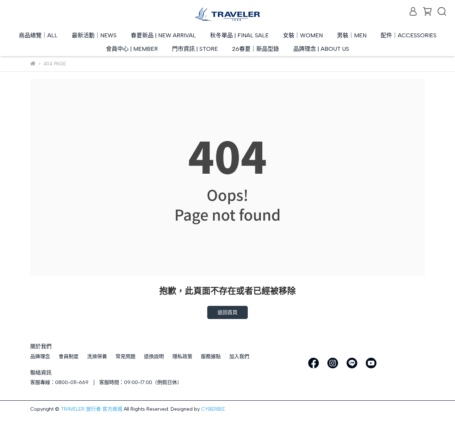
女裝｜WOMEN (303, 35)
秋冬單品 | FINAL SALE (239, 35)
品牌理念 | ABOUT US (321, 48)
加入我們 (239, 356)
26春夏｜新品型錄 (255, 48)
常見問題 (125, 356)
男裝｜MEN (351, 35)
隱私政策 (182, 356)
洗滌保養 (97, 356)
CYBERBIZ (213, 409)
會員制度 (69, 356)
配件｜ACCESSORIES (409, 35)
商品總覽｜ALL (38, 35)
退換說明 (154, 356)
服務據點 (211, 356)
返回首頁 (227, 312)
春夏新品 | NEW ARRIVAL (163, 35)
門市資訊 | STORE (195, 48)
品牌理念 (40, 356)
